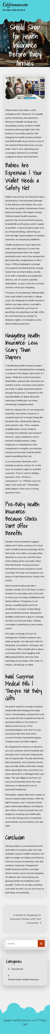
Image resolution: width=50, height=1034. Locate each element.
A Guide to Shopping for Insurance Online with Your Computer (25, 918)
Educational (17, 968)
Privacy (42, 1020)
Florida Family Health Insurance (23, 979)
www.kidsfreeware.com (21, 1020)
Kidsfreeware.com (15, 5)
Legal (25, 1024)
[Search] (41, 943)
